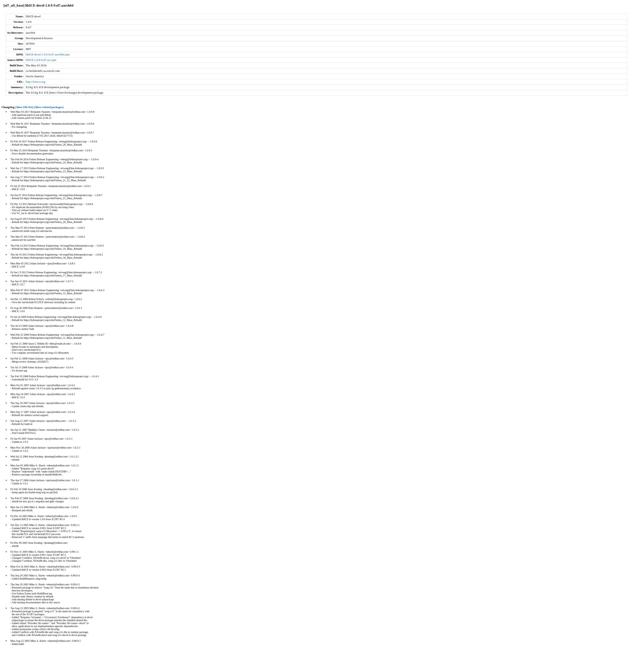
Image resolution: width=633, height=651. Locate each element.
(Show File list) (24, 107)
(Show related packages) (49, 107)
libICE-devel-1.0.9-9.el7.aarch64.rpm (48, 54)
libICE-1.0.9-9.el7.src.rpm (41, 60)
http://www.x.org (35, 81)
